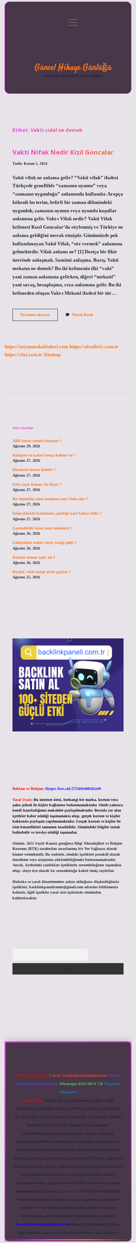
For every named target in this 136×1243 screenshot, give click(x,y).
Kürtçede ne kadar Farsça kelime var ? (44, 455)
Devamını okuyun (39, 316)
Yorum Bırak (82, 315)
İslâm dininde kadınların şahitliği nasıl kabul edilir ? (57, 513)
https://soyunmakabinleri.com (36, 346)
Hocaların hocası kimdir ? (34, 470)
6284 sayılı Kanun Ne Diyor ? (36, 484)
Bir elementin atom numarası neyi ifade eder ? (50, 499)
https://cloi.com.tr (23, 354)
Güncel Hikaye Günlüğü (72, 68)
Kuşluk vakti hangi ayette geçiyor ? (41, 572)
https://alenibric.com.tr (94, 346)
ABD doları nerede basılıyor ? (37, 441)
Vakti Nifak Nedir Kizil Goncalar (62, 152)
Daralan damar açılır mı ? (33, 557)
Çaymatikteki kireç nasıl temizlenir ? (42, 528)
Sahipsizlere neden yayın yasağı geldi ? (44, 542)
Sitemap (52, 354)
